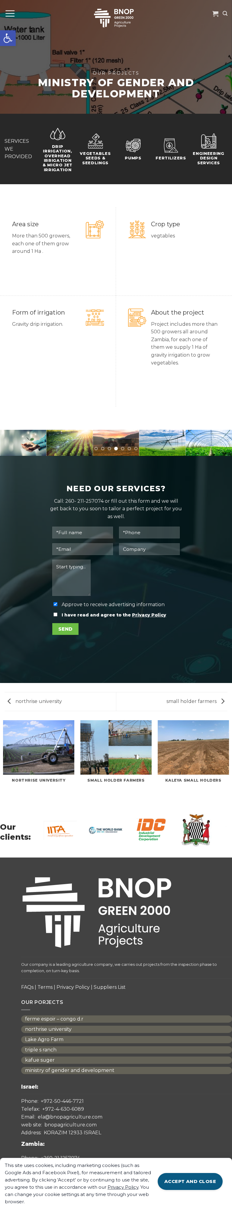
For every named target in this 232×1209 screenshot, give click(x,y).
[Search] (225, 13)
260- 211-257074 (84, 501)
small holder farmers (192, 701)
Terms (45, 987)
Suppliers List (110, 987)
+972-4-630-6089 (52, 1109)
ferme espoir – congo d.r (54, 1019)
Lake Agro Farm (44, 1039)
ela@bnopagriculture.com (61, 1117)
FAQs (27, 987)
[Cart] (215, 13)
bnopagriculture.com (59, 1124)
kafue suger (40, 1060)
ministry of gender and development (69, 1070)
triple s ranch (40, 1050)
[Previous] (12, 446)
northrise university (38, 701)
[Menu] (10, 13)
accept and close (190, 1181)
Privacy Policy (149, 615)
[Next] (219, 446)
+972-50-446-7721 (52, 1101)
